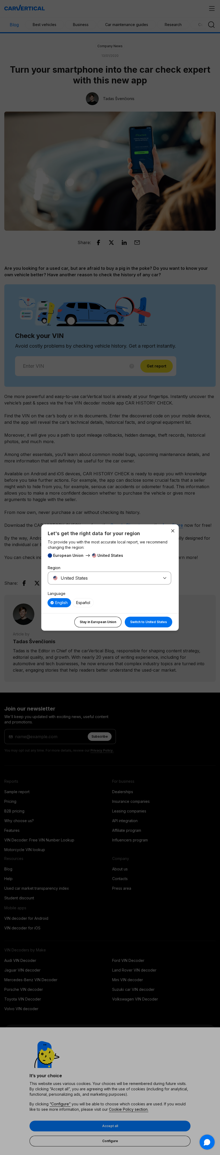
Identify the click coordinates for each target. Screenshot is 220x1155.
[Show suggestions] (164, 578)
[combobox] (103, 578)
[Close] (172, 531)
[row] (59, 602)
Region (54, 567)
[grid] (109, 602)
